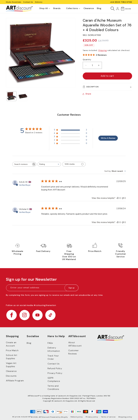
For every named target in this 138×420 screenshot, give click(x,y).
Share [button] (88, 93)
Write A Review (108, 138)
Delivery (38, 2)
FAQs (50, 343)
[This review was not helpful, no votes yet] (123, 198)
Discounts (11, 375)
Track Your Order (53, 357)
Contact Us (28, 2)
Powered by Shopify (59, 417)
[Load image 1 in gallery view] (11, 96)
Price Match (12, 350)
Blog (29, 343)
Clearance (11, 371)
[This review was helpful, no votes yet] (118, 198)
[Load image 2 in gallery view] (23, 96)
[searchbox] (21, 164)
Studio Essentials (13, 2)
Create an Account (11, 344)
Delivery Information (54, 349)
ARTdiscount (44, 417)
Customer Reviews (73, 352)
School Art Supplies (11, 357)
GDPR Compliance (54, 379)
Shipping (102, 50)
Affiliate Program (15, 380)
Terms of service (108, 417)
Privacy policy (92, 417)
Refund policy (77, 417)
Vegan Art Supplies (11, 365)
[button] (43, 8)
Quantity (87, 59)
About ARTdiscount (75, 344)
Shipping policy (125, 417)
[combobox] (49, 164)
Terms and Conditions (53, 387)
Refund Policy (55, 368)
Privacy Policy (55, 373)
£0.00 (128, 9)
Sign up (71, 288)
